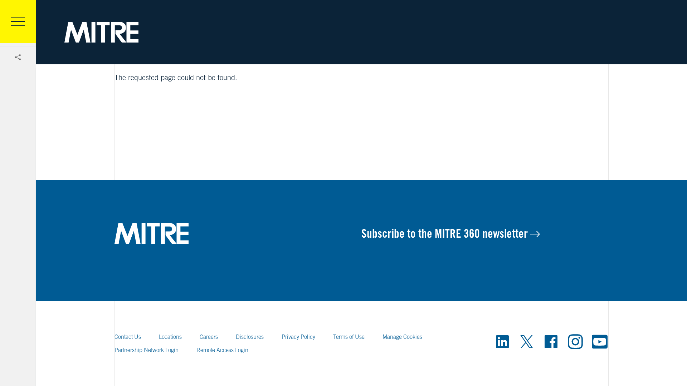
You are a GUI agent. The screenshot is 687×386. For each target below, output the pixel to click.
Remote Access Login (222, 350)
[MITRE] (101, 32)
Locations (170, 336)
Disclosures (250, 336)
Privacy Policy (298, 336)
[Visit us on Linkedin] (502, 341)
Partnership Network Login (146, 350)
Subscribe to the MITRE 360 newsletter (445, 233)
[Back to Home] (237, 233)
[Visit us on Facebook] (551, 341)
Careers (209, 336)
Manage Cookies (402, 336)
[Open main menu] (18, 21)
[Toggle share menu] (18, 57)
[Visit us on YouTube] (599, 341)
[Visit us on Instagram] (575, 341)
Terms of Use (349, 336)
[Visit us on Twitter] (526, 341)
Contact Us (127, 336)
